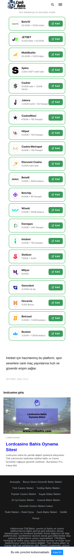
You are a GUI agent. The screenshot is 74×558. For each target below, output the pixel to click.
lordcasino (13, 438)
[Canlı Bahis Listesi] (16, 4)
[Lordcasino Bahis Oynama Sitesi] (37, 415)
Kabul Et (57, 552)
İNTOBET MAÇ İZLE (17, 379)
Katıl (57, 23)
